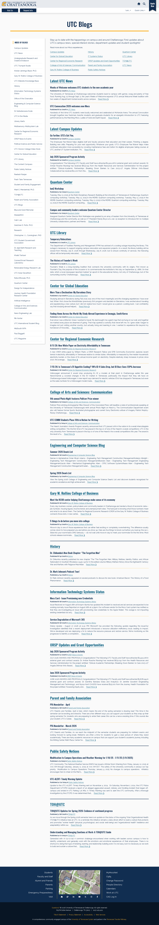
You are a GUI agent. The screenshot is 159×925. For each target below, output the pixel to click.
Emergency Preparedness (40, 893)
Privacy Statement (75, 915)
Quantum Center (129, 52)
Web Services (100, 915)
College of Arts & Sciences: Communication (67, 65)
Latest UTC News (61, 80)
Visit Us (10, 10)
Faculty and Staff (45, 876)
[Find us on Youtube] (79, 897)
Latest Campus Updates (66, 128)
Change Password (114, 881)
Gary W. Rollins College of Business (64, 70)
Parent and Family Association (100, 65)
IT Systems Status (95, 56)
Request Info (28, 10)
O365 (108, 876)
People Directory (114, 885)
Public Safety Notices (96, 70)
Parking (49, 889)
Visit (51, 897)
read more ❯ (103, 99)
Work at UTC (112, 893)
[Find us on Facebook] (97, 897)
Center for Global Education (61, 56)
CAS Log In (111, 897)
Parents (49, 885)
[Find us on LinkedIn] (73, 897)
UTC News (127, 65)
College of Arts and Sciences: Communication (81, 392)
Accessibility (88, 915)
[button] (144, 4)
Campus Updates (57, 52)
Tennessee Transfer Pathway (116, 919)
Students (48, 872)
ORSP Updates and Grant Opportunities (104, 61)
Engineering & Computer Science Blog (81, 455)
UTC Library (127, 56)
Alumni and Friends (44, 881)
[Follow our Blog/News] (67, 897)
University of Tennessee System (82, 919)
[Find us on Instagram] (91, 897)
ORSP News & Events (75, 655)
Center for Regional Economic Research (66, 61)
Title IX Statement (60, 915)
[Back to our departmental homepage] (62, 897)
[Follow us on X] (85, 897)
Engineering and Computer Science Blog (77, 445)
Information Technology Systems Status (77, 591)
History (91, 52)
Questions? (56, 908)
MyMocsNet (112, 872)
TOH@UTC (127, 61)
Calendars (111, 889)
